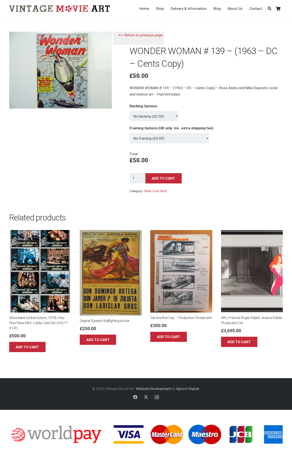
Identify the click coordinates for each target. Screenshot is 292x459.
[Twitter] (146, 397)
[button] (269, 8)
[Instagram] (156, 397)
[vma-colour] (59, 8)
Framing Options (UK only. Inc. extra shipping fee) (171, 128)
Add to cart (163, 178)
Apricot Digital (187, 389)
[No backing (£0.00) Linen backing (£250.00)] (154, 114)
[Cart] (278, 8)
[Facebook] (135, 397)
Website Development (153, 389)
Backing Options (143, 106)
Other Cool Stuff (155, 191)
